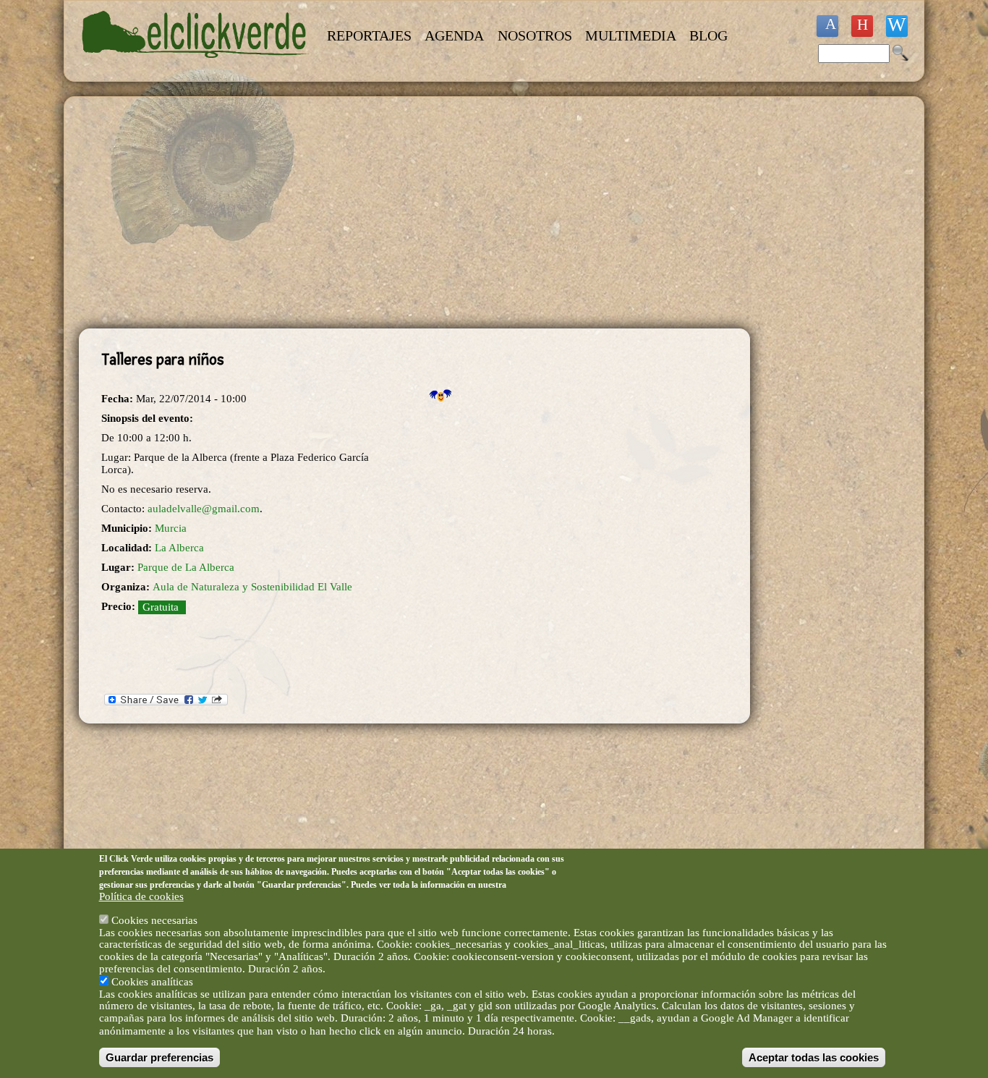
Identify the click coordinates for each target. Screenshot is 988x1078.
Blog (708, 35)
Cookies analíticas (152, 981)
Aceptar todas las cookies (814, 1057)
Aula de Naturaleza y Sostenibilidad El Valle (252, 587)
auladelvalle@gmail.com (204, 508)
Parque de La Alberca (185, 567)
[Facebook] (827, 26)
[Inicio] (196, 66)
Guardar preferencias (159, 1057)
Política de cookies (141, 896)
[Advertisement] (414, 212)
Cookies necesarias (154, 919)
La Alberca (179, 547)
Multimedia (630, 35)
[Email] (897, 26)
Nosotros (535, 35)
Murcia (171, 528)
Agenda (454, 35)
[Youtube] (862, 26)
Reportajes (369, 35)
